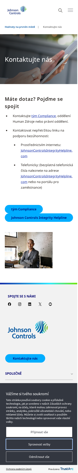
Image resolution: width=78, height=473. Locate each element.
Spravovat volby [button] (39, 444)
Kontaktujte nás (25, 358)
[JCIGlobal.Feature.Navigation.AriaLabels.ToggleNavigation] (70, 10)
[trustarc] (67, 469)
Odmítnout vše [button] (39, 457)
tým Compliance (43, 116)
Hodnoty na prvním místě (20, 27)
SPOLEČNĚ (13, 373)
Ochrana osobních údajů (19, 468)
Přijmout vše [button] (39, 432)
